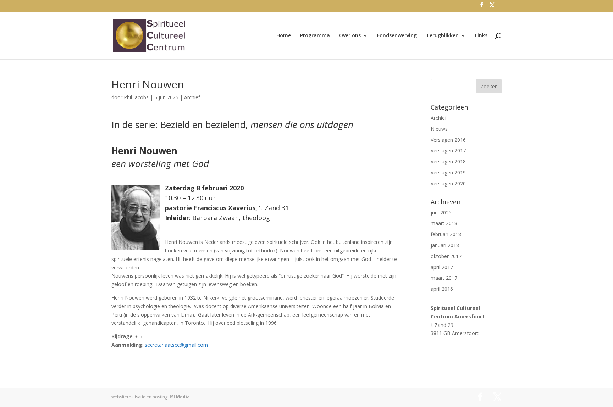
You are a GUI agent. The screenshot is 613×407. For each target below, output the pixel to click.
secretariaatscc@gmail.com (176, 344)
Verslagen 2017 (448, 150)
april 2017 (442, 267)
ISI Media (180, 397)
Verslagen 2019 (448, 172)
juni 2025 (441, 212)
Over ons (350, 36)
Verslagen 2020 (448, 183)
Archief (192, 97)
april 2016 (442, 288)
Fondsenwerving (397, 36)
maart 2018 (444, 223)
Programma (315, 36)
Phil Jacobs (136, 97)
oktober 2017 (446, 256)
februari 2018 (446, 234)
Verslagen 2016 (448, 139)
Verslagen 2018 (448, 161)
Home (283, 36)
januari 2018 (445, 245)
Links (481, 36)
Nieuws (439, 129)
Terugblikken (442, 36)
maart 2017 (444, 277)
